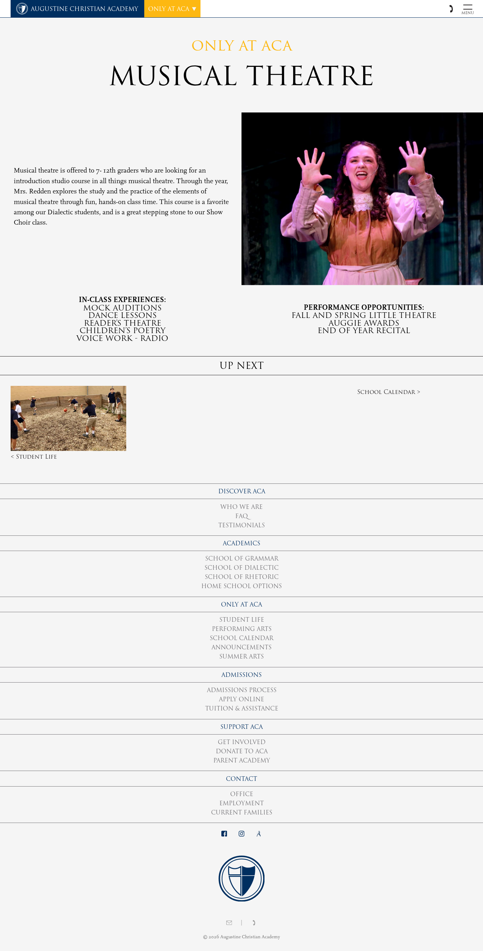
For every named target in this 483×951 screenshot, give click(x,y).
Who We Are (241, 506)
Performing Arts (242, 628)
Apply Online (241, 699)
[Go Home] (241, 878)
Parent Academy (241, 760)
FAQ (241, 516)
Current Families (241, 812)
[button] (451, 9)
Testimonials (241, 525)
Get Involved (242, 742)
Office (241, 794)
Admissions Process (242, 690)
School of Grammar (241, 558)
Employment (241, 803)
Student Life (241, 619)
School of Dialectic (241, 567)
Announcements (241, 647)
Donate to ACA (242, 751)
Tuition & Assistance (241, 708)
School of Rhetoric (242, 576)
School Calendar (241, 638)
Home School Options (241, 586)
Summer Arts (241, 656)
